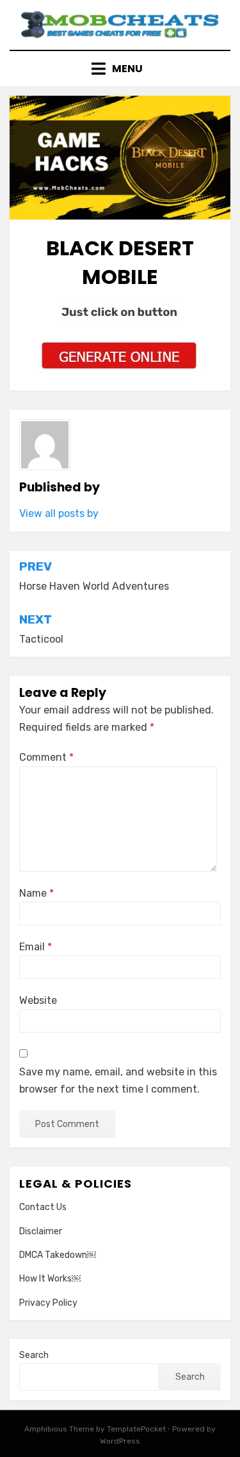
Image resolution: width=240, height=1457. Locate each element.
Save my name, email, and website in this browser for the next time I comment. (118, 1080)
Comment (46, 757)
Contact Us (43, 1207)
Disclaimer (40, 1231)
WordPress (120, 1441)
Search (34, 1355)
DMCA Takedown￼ (57, 1255)
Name (36, 893)
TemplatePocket (136, 1428)
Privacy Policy (48, 1302)
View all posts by (59, 513)
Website (38, 1000)
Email (35, 947)
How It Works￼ (50, 1278)
